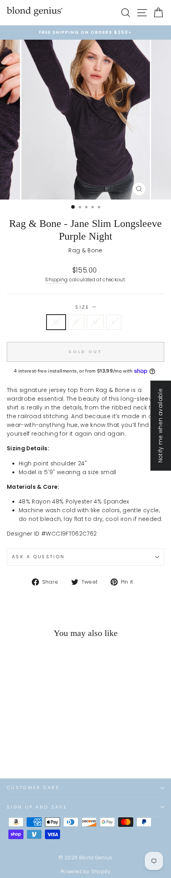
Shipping (56, 280)
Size (85, 307)
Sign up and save (37, 807)
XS (56, 322)
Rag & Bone (85, 250)
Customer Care (33, 787)
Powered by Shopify (85, 871)
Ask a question (38, 556)
